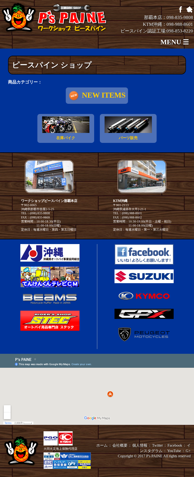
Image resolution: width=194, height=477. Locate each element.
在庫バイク (65, 138)
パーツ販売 (128, 138)
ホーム (102, 445)
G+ (188, 451)
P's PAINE (154, 456)
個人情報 (139, 445)
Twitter (157, 445)
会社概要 (120, 445)
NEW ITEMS (104, 95)
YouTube (174, 451)
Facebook (175, 445)
